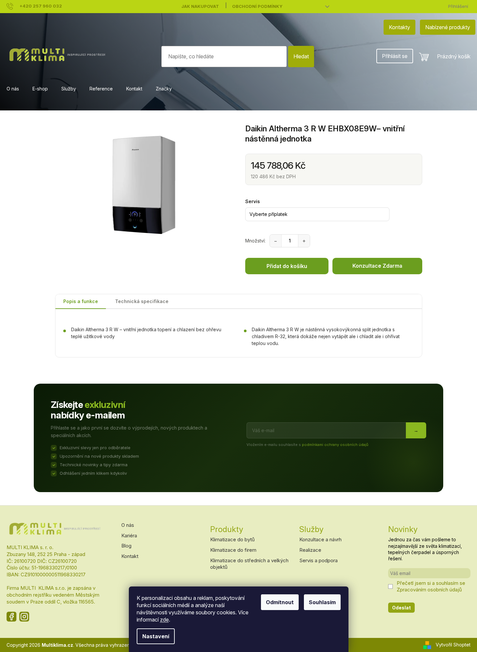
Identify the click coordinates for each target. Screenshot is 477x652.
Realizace (310, 550)
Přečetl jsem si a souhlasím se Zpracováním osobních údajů (431, 586)
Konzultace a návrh (320, 539)
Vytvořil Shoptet (453, 644)
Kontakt (129, 556)
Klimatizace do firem (233, 550)
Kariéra (129, 535)
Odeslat (401, 607)
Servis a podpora (318, 560)
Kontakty (399, 27)
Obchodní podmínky (257, 6)
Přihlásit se (394, 56)
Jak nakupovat (200, 6)
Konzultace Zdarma (377, 265)
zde (164, 619)
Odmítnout (280, 602)
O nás (127, 525)
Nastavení (155, 636)
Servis (252, 201)
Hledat (301, 56)
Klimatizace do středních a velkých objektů (249, 563)
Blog (126, 546)
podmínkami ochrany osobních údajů (335, 444)
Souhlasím (322, 602)
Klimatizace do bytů (232, 539)
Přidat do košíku (287, 266)
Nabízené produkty (447, 27)
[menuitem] (13, 89)
